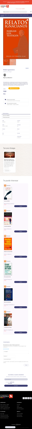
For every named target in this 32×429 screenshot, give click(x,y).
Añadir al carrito (14, 88)
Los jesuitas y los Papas (8, 327)
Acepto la (10, 383)
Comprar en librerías (9, 104)
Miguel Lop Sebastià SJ (7, 77)
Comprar (20, 206)
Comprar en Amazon (16, 104)
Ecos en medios (6, 115)
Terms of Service (26, 427)
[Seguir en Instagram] (28, 398)
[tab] (16, 113)
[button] (27, 20)
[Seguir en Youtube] (31, 398)
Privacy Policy (23, 427)
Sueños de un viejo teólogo (8, 251)
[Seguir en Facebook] (24, 398)
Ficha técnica (5, 113)
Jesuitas (27, 68)
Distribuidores (19, 407)
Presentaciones (6, 117)
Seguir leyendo (7, 170)
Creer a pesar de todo (7, 276)
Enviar (26, 365)
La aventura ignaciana (7, 226)
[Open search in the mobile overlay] (14, 11)
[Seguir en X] (26, 398)
